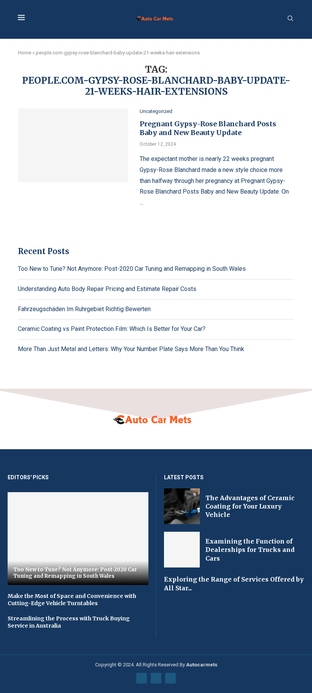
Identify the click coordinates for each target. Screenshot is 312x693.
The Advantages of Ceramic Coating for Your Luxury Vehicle (249, 506)
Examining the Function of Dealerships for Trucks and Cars (249, 549)
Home (24, 53)
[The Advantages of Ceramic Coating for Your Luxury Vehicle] (182, 506)
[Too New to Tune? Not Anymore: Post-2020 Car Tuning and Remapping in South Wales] (78, 538)
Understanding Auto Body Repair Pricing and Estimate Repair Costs (107, 288)
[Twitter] (156, 678)
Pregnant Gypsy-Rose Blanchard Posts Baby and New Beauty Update (208, 128)
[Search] (290, 19)
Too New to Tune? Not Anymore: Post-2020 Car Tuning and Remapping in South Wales (132, 268)
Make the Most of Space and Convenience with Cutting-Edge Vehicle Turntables (72, 600)
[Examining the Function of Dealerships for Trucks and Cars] (182, 549)
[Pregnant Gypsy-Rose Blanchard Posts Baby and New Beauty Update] (73, 145)
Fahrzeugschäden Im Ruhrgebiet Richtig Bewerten (84, 309)
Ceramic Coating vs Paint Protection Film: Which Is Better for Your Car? (111, 328)
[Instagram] (170, 678)
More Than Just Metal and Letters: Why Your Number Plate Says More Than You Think (131, 349)
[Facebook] (141, 678)
